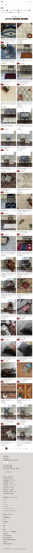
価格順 (16, 18)
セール (4, 519)
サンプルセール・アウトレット (10, 510)
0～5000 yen (3, 10)
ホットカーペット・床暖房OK (9, 531)
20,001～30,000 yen (5, 12)
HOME (2, 4)
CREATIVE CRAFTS (7, 543)
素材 (4, 525)
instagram (8, 471)
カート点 (29, 1)
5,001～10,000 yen (13, 10)
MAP (5, 462)
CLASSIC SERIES (7, 535)
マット (4, 502)
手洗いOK (5, 533)
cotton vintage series (7, 537)
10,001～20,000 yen (24, 10)
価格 (6, 4)
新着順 (24, 18)
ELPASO (5, 541)
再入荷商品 (5, 521)
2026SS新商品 (6, 517)
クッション (5, 504)
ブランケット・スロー (8, 508)
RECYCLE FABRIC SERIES (9, 539)
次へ (27, 448)
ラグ (4, 500)
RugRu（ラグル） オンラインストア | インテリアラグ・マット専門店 (16, 1)
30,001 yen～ (15, 12)
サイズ (4, 523)
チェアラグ (5, 506)
